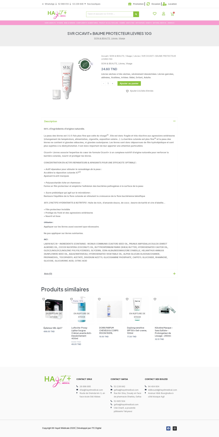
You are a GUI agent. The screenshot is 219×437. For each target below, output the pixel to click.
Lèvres (114, 38)
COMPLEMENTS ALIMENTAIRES (87, 23)
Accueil (104, 56)
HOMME (122, 23)
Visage (122, 38)
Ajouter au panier (129, 83)
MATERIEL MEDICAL (160, 23)
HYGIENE (60, 23)
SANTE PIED (130, 23)
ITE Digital (96, 428)
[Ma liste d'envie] (154, 13)
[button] (92, 64)
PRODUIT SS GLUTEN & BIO (108, 23)
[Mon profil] (163, 13)
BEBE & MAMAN (69, 23)
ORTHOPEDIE (140, 23)
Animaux (171, 23)
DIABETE (149, 23)
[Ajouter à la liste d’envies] (44, 299)
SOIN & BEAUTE (50, 23)
